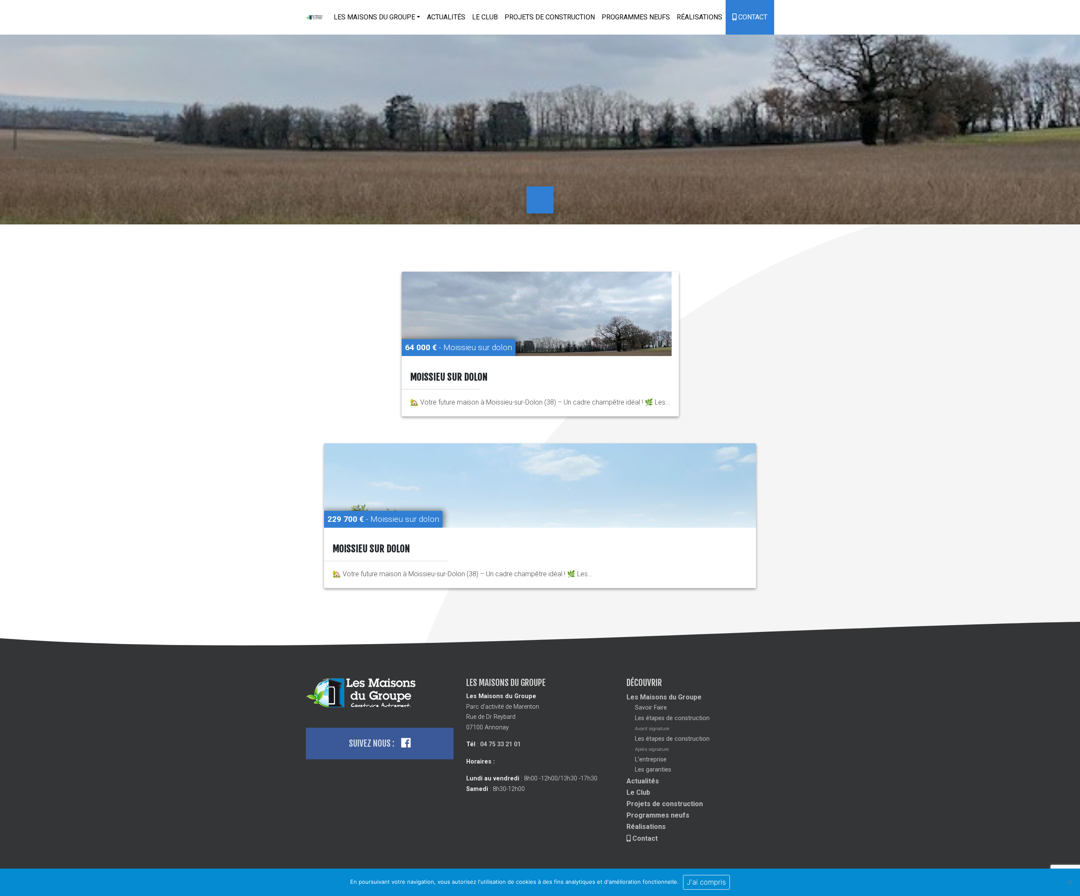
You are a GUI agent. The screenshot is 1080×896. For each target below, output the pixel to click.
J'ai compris (706, 882)
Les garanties (653, 769)
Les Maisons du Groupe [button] (374, 17)
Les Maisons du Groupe (664, 697)
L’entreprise (651, 759)
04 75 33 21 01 (500, 744)
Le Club (485, 17)
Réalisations (699, 17)
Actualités (446, 17)
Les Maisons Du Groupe (315, 17)
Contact (752, 17)
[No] (1069, 882)
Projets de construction (550, 17)
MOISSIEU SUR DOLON (449, 377)
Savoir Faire (651, 707)
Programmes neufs (636, 17)
